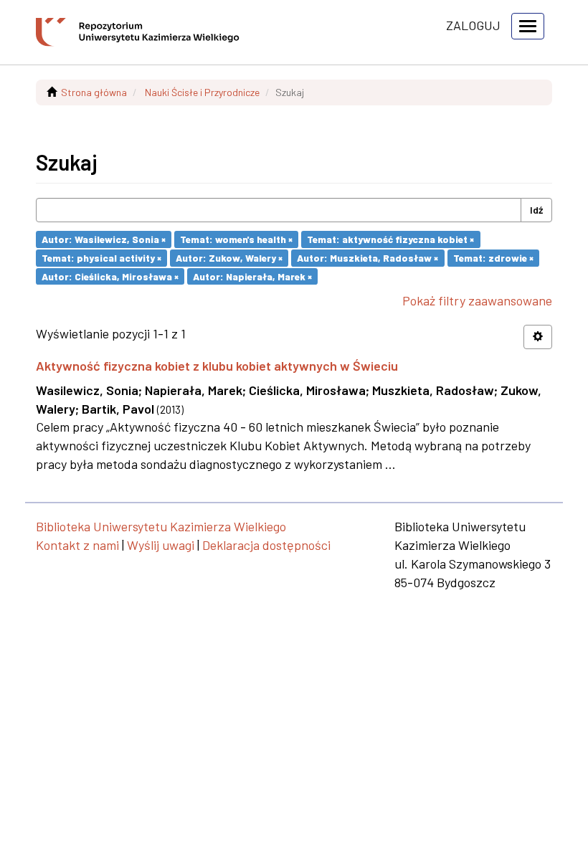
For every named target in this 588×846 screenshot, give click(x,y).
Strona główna (94, 92)
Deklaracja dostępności (266, 545)
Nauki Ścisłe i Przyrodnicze (202, 92)
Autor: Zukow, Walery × (229, 258)
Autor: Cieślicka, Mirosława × (110, 276)
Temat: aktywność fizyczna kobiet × (390, 239)
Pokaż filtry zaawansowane (477, 300)
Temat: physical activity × (101, 258)
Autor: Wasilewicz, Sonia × (104, 239)
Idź (536, 210)
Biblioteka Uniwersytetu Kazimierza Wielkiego (161, 526)
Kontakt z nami (77, 545)
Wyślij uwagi (160, 545)
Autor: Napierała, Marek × (252, 276)
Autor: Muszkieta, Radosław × (367, 258)
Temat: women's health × (236, 239)
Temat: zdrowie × (493, 258)
